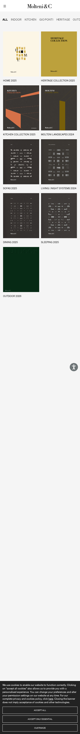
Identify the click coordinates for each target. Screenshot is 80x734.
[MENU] (5, 5)
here (50, 699)
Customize (40, 727)
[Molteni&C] (40, 5)
